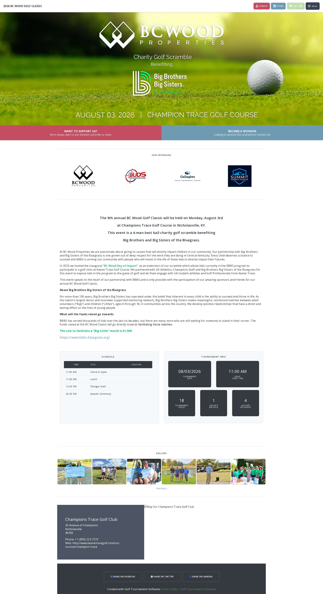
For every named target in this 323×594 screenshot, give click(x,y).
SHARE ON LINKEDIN (201, 576)
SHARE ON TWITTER (163, 576)
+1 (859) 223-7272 (86, 539)
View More (161, 488)
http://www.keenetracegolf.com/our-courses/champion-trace (92, 545)
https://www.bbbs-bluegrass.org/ (85, 337)
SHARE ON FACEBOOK (124, 576)
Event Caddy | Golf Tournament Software (188, 589)
